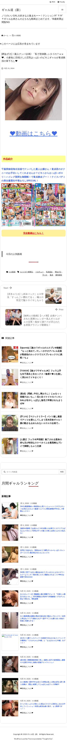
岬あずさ (58, 272)
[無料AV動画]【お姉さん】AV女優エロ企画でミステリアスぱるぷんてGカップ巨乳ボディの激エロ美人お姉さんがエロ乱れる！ (42, 530)
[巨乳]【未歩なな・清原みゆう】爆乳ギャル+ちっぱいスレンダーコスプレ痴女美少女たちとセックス (42, 551)
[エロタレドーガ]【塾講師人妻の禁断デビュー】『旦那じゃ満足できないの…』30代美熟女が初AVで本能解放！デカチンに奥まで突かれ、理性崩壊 (42, 596)
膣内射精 (58, 275)
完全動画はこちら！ (33, 233)
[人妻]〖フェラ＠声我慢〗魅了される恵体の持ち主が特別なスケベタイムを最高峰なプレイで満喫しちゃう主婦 (41, 442)
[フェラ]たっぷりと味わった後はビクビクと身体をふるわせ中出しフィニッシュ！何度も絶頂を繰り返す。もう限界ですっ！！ (42, 706)
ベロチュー (39, 272)
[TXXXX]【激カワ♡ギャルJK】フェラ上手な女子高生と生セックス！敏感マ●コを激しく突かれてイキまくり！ (41, 374)
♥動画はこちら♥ (33, 133)
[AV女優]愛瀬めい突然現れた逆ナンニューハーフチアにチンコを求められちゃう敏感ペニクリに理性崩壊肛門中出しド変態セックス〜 (42, 508)
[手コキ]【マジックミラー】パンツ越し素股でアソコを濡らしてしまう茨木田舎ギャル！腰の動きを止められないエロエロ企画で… (41, 419)
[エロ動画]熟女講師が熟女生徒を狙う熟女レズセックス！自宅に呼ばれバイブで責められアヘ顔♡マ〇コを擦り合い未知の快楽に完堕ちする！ (42, 618)
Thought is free (47, 739)
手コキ (44, 275)
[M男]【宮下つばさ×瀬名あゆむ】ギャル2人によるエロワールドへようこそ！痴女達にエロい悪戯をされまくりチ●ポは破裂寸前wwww (42, 574)
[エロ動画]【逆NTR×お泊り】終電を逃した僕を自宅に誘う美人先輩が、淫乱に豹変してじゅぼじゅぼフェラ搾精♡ (42, 683)
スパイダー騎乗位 (26, 272)
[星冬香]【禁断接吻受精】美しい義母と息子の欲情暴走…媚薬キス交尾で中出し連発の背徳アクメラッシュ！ (42, 661)
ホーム (5, 35)
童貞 (51, 275)
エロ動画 (17, 35)
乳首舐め (49, 272)
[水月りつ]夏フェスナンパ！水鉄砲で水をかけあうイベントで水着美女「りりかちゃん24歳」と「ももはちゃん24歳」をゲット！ (42, 640)
